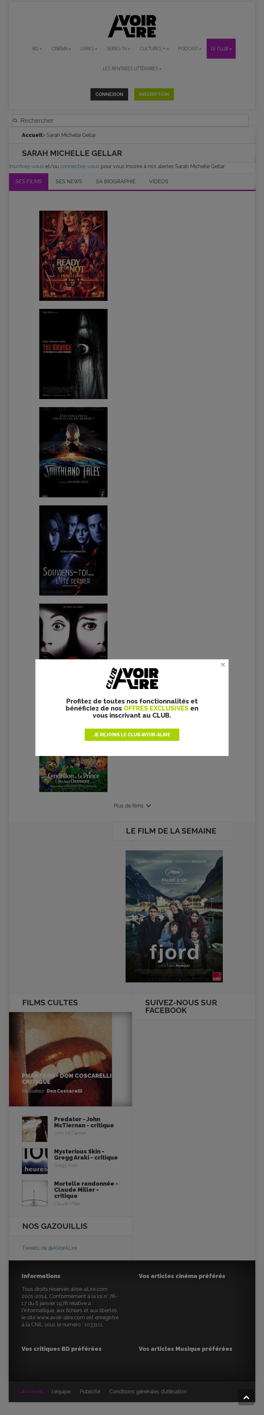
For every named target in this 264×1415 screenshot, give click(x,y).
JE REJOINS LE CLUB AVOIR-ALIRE (132, 734)
